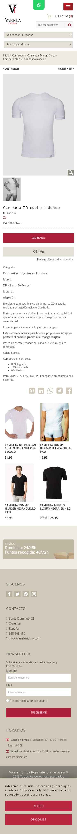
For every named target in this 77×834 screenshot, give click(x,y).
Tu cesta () (62, 16)
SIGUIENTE (65, 68)
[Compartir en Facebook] (69, 391)
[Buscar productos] (68, 25)
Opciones (38, 819)
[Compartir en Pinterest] (32, 391)
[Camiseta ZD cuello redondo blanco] (38, 125)
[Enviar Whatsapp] (50, 391)
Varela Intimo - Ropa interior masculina (37, 772)
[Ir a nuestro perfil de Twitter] (17, 594)
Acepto (38, 806)
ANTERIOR (12, 68)
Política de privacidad (33, 701)
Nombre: (12, 671)
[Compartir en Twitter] (59, 391)
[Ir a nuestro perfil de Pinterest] (26, 594)
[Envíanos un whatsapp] (39, 5)
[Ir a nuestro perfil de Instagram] (34, 594)
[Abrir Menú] (68, 6)
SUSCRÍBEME (38, 712)
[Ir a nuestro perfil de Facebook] (9, 594)
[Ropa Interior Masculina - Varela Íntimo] (13, 14)
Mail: (9, 685)
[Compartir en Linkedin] (41, 391)
